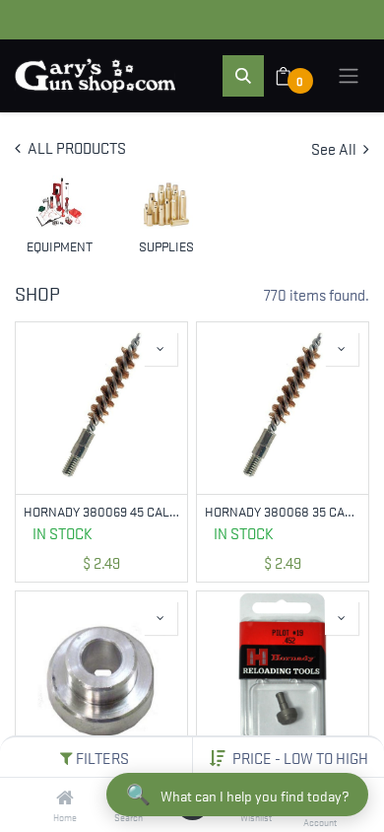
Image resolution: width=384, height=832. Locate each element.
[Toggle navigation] (348, 76)
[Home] (65, 797)
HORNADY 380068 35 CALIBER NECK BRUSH (282, 511)
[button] (300, 757)
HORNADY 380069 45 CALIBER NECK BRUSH (101, 511)
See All (335, 148)
